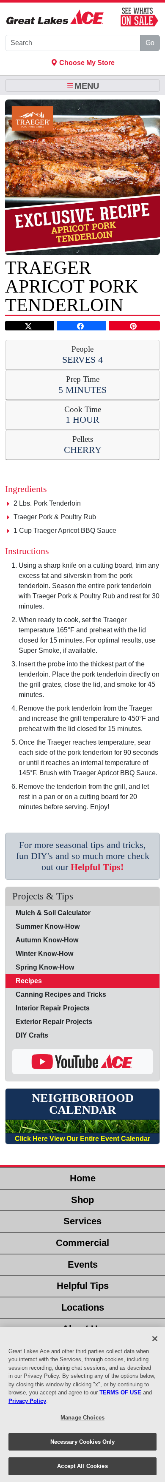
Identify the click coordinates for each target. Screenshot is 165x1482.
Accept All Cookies (82, 1466)
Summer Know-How (48, 926)
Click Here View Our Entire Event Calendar (82, 1138)
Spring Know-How (45, 967)
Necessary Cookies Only (82, 1442)
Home (83, 1178)
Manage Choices (82, 1417)
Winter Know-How (44, 953)
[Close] (155, 1338)
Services (82, 1221)
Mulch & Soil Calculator (53, 912)
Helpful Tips (83, 1285)
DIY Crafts (32, 1035)
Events (83, 1264)
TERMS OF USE (120, 1392)
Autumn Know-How (47, 940)
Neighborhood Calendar (83, 1104)
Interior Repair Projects (53, 1008)
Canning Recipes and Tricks (61, 994)
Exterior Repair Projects (54, 1021)
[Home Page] (55, 17)
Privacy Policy (27, 1401)
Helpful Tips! (97, 867)
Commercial (82, 1242)
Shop (82, 1200)
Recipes (29, 980)
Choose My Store (86, 62)
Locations (82, 1307)
